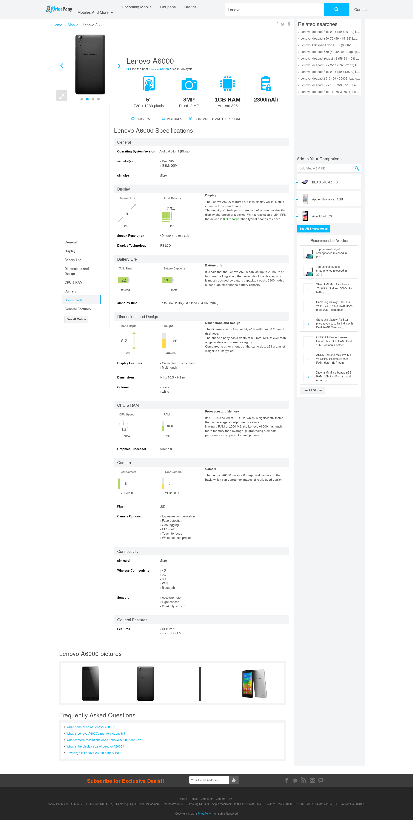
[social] (321, 780)
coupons (168, 6)
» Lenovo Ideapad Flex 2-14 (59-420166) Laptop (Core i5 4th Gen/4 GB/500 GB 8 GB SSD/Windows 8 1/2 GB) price (329, 31)
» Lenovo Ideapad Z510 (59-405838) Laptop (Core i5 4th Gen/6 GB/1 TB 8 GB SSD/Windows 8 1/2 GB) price (329, 78)
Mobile (183, 799)
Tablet (194, 799)
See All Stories (312, 390)
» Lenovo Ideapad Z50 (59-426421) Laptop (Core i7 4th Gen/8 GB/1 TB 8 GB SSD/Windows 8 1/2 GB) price (329, 51)
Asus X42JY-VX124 (319, 804)
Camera (221, 799)
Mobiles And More (93, 12)
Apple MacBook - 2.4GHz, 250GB (233, 804)
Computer (207, 799)
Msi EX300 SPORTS (291, 804)
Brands (190, 6)
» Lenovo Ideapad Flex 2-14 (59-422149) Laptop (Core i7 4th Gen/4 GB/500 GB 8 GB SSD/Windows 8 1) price (329, 65)
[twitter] (295, 780)
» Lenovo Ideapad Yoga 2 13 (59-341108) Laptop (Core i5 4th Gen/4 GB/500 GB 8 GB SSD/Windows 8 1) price (329, 58)
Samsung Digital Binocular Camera (138, 804)
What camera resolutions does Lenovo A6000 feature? (103, 740)
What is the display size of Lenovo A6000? (95, 746)
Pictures (174, 119)
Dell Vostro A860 (173, 804)
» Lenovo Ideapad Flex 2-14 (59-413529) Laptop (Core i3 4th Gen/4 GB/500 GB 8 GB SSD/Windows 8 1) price (329, 71)
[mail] (312, 780)
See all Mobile (76, 319)
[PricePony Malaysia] (58, 9)
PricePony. (204, 813)
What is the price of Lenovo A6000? (90, 727)
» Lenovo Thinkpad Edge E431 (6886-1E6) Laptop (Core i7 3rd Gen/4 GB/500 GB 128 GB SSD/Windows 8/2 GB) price (329, 45)
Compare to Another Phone (217, 119)
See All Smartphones (313, 228)
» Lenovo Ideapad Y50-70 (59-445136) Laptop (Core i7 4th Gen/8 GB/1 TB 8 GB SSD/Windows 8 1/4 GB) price (329, 38)
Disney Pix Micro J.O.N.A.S (64, 804)
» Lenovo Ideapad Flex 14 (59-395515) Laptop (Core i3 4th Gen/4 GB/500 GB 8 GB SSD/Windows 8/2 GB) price (329, 85)
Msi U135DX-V (266, 804)
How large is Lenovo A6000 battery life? (93, 753)
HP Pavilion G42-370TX (349, 804)
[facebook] (286, 780)
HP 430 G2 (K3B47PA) (99, 804)
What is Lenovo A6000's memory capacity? (95, 733)
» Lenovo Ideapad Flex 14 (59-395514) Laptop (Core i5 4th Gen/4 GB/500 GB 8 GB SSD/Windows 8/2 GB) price (329, 91)
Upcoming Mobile (137, 6)
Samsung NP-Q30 (197, 804)
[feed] (304, 780)
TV (230, 799)
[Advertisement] (203, 45)
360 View (143, 119)
